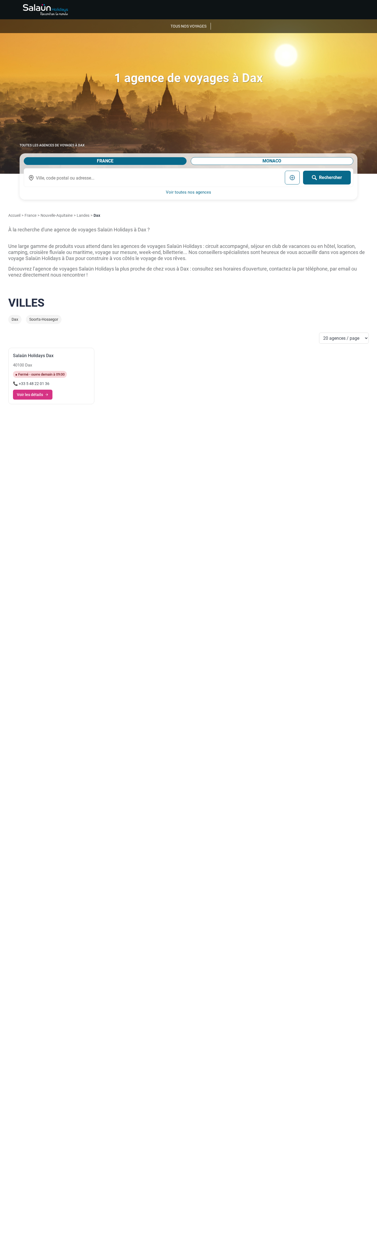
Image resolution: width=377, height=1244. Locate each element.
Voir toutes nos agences (188, 192)
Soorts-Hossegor (43, 319)
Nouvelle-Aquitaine (57, 215)
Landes (83, 215)
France (105, 161)
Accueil (14, 215)
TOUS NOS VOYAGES (188, 26)
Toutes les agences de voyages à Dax (52, 145)
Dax (15, 319)
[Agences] (45, 9)
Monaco (271, 161)
